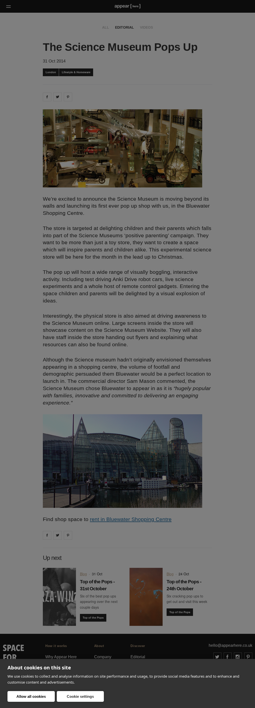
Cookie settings (80, 696)
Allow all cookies (31, 696)
